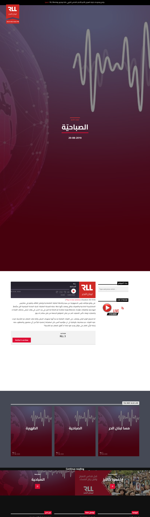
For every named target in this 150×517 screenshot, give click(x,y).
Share (63, 319)
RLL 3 (63, 360)
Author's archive (21, 363)
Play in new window (73, 323)
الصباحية (75, 452)
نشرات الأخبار (75, 130)
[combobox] (113, 313)
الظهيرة (32, 452)
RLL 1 (14, 476)
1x (61, 316)
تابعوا (47, 2)
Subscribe (71, 319)
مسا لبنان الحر (119, 452)
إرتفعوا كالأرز (113, 503)
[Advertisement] (113, 377)
